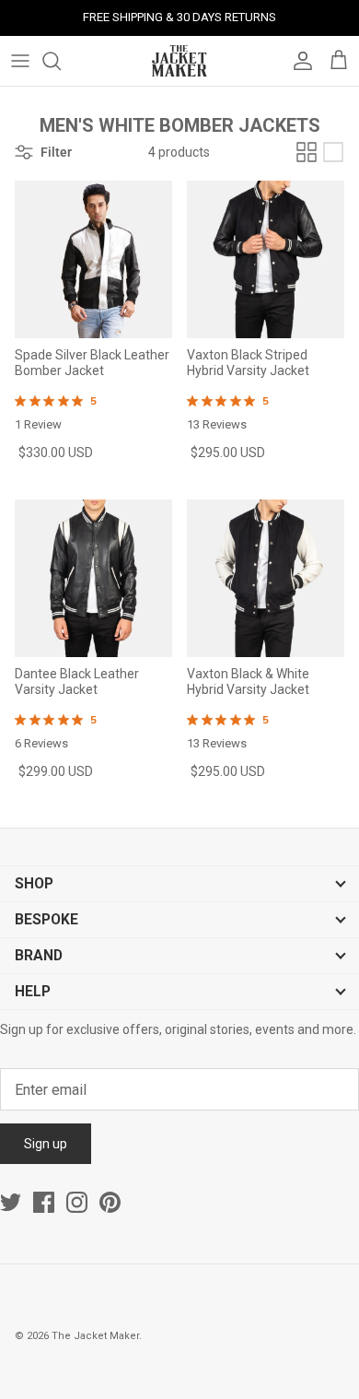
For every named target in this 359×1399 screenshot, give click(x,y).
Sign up (45, 1143)
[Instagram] (76, 1202)
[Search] (61, 61)
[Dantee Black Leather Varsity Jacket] (93, 578)
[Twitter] (10, 1202)
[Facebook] (43, 1202)
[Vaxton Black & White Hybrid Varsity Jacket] (265, 578)
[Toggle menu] (20, 61)
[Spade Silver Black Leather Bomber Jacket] (93, 259)
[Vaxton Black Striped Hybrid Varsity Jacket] (265, 259)
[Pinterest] (110, 1202)
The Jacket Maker (95, 1336)
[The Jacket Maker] (179, 60)
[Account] (298, 61)
